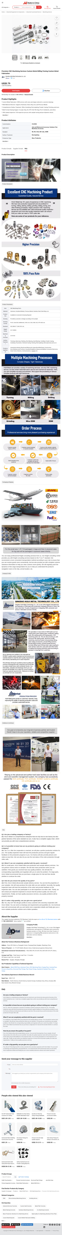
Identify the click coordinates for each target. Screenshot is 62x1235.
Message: (8, 1073)
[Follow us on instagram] (55, 1224)
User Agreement (39, 1230)
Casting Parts (53, 967)
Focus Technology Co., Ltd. (20, 1230)
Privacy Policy (56, 1230)
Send (14, 1087)
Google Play (15, 1224)
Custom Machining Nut (8, 1217)
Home (3, 12)
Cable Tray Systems (6, 1180)
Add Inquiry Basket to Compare (31, 63)
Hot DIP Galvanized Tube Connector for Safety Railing (8, 1115)
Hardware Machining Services (26, 1210)
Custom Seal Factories (26, 1206)
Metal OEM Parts (15, 967)
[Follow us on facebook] (50, 1224)
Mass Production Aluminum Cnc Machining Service (15, 1214)
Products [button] (16, 7)
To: (9, 1069)
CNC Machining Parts (35, 967)
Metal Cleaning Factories (9, 1210)
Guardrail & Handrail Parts (44, 969)
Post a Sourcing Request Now (46, 1087)
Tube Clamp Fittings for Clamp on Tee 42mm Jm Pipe (53, 1139)
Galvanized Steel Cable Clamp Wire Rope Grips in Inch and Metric (8, 1163)
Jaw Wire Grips (49, 1180)
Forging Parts (45, 967)
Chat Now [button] (47, 90)
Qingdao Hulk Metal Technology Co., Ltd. (15, 76)
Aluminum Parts (24, 967)
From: (9, 1064)
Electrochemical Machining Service (17, 1198)
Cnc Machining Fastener (43, 1210)
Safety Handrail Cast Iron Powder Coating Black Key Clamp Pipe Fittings (23, 1163)
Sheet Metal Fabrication (22, 1183)
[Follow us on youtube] (57, 1224)
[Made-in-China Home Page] (31, 2)
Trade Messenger (27, 1224)
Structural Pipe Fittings (19, 969)
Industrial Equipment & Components (15, 12)
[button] (2, 2)
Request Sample (29, 94)
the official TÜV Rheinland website (48, 919)
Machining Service (47, 12)
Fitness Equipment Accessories (9, 1183)
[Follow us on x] (52, 1224)
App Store (5, 1224)
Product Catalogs (24, 1177)
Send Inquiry (16, 90)
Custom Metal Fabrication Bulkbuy (26, 1217)
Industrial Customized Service (33, 12)
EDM (4, 1198)
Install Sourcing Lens (9, 1227)
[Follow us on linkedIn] (44, 1227)
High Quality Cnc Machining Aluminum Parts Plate (44, 1214)
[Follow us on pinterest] (59, 1224)
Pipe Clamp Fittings (31, 969)
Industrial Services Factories (10, 1206)
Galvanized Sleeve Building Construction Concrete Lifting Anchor (8, 1139)
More (3, 1220)
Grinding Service (33, 1198)
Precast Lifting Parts (7, 969)
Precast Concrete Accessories (23, 1180)
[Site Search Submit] (39, 7)
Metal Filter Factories (40, 1206)
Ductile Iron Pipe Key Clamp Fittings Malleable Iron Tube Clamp (38, 1115)
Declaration (47, 1230)
